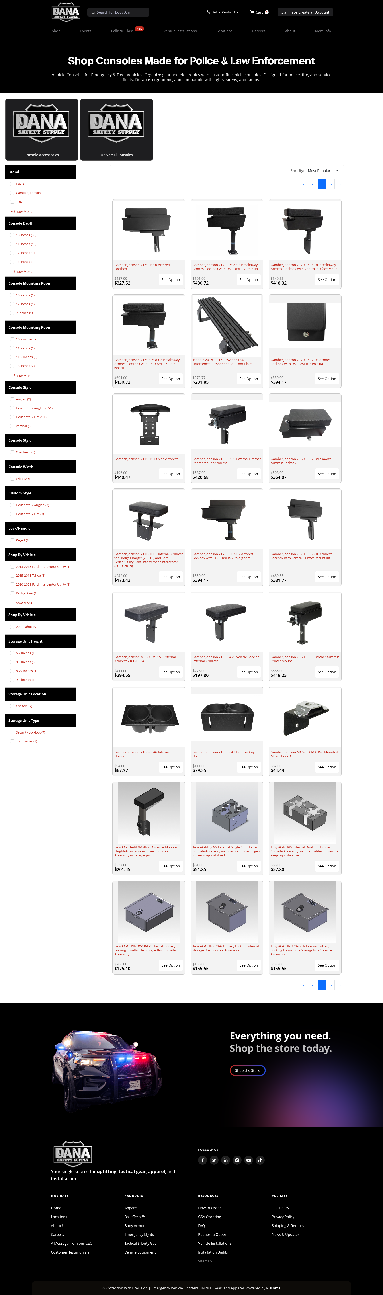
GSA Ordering (209, 1216)
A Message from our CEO (71, 1243)
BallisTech (135, 1216)
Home (56, 1207)
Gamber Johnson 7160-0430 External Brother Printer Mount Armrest (227, 461)
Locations (59, 1216)
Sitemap (205, 1261)
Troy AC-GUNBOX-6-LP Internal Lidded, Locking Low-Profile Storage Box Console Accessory (301, 950)
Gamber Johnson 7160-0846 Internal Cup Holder (145, 754)
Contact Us (230, 12)
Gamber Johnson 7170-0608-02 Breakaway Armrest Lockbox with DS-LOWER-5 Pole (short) (147, 363)
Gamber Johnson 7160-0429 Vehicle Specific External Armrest (226, 659)
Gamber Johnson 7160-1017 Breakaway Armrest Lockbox (301, 461)
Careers (57, 1234)
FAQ (201, 1225)
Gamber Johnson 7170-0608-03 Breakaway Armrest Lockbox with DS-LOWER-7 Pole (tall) (226, 266)
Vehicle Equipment (140, 1252)
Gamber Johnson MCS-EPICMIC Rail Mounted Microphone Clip (304, 754)
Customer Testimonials (70, 1252)
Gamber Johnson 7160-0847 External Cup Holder (224, 754)
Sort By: (297, 170)
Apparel (131, 1207)
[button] (259, 12)
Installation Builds (213, 1252)
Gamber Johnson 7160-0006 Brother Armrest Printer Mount (305, 659)
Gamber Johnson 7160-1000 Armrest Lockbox (142, 266)
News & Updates (285, 1234)
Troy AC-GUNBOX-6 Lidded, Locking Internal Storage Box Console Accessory (226, 948)
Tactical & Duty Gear (141, 1243)
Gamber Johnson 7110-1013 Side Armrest (145, 459)
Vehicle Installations (214, 1243)
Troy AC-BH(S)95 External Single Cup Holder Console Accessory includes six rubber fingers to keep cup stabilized (227, 851)
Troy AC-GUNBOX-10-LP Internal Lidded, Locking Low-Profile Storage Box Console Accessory (145, 950)
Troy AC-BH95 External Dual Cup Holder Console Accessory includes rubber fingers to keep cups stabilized (304, 851)
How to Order (209, 1207)
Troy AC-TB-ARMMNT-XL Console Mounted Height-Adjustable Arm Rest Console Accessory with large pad (146, 851)
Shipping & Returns (288, 1225)
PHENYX (273, 1288)
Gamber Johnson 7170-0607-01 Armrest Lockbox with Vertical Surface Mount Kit (301, 556)
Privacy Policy (283, 1216)
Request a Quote (212, 1234)
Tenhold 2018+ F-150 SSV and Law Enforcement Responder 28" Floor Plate (222, 361)
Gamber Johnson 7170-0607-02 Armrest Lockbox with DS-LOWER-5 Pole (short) (223, 556)
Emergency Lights (139, 1234)
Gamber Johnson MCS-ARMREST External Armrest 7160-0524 (145, 659)
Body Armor (135, 1225)
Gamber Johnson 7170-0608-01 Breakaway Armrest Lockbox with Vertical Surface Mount (304, 266)
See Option (171, 279)
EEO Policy (280, 1207)
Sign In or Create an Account (305, 12)
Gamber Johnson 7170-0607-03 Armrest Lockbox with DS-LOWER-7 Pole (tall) (301, 361)
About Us (58, 1225)
